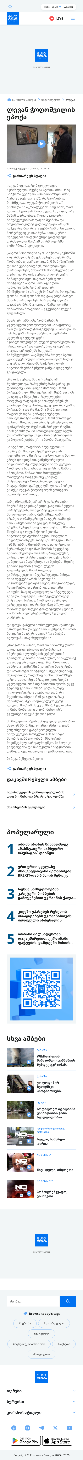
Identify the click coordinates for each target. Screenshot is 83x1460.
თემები (14, 1390)
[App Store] (57, 1441)
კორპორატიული (24, 1412)
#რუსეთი (64, 1344)
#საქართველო (54, 1323)
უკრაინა (42, 1049)
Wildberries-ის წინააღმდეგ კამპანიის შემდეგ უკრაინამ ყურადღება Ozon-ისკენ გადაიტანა (56, 1060)
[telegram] (41, 1428)
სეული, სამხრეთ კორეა (51, 1141)
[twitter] (55, 1428)
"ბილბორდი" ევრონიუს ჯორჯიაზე (51, 1130)
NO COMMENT (45, 1154)
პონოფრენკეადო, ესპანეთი (52, 1194)
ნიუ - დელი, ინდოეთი (55, 1170)
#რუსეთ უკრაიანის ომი (29, 1344)
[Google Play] (26, 1441)
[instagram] (28, 1428)
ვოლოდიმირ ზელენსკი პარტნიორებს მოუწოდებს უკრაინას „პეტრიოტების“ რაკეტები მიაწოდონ (55, 1087)
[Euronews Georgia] (13, 18)
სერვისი (15, 1401)
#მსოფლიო (41, 1333)
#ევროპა (25, 1323)
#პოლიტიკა (41, 1354)
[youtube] (69, 1428)
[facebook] (14, 1428)
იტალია (42, 1102)
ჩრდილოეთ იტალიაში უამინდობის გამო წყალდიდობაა (56, 1113)
